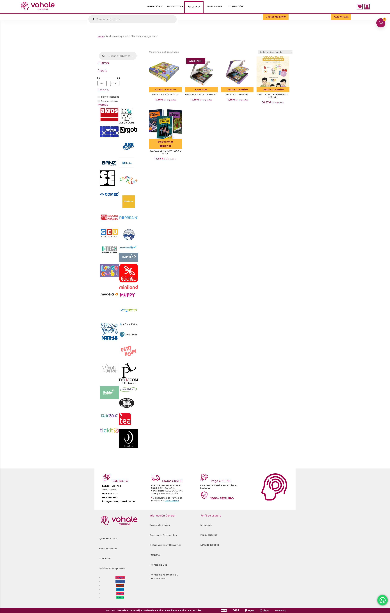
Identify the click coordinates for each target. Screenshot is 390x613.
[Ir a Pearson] (128, 338)
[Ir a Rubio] (109, 398)
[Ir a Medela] (109, 303)
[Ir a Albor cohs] (126, 123)
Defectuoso (214, 6)
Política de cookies (165, 610)
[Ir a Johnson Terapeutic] (128, 249)
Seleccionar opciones (165, 143)
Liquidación (236, 6)
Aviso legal (147, 610)
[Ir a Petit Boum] (128, 359)
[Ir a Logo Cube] (109, 276)
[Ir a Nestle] (109, 340)
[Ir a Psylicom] (128, 383)
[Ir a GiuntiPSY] (128, 241)
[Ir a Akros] (109, 120)
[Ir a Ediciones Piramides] (109, 219)
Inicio (101, 36)
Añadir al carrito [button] (165, 89)
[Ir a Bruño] (126, 167)
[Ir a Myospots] (128, 318)
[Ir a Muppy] (127, 297)
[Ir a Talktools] (109, 417)
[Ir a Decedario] (128, 210)
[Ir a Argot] (128, 133)
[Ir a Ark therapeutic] (128, 155)
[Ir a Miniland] (128, 288)
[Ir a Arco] (109, 136)
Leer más (201, 89)
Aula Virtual (341, 16)
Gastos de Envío (276, 16)
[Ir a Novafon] (128, 325)
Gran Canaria (172, 500)
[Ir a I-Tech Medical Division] (109, 253)
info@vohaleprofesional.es (119, 501)
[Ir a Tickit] (109, 432)
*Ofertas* (194, 7)
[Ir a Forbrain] (128, 224)
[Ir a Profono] (109, 372)
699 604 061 (110, 497)
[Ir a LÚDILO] (128, 281)
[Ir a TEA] (125, 424)
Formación (153, 6)
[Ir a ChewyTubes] (128, 188)
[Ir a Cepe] (107, 184)
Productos (174, 6)
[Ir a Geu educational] (109, 237)
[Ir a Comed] (109, 195)
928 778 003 (110, 493)
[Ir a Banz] (109, 166)
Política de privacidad (190, 610)
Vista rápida (178, 59)
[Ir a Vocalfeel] (128, 447)
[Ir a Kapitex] (128, 260)
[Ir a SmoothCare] (128, 392)
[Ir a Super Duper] (126, 409)
